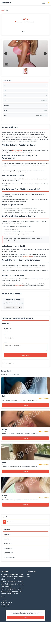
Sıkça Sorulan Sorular (6, 602)
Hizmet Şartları (5, 606)
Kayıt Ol (28, 574)
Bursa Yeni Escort (8, 552)
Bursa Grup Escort (8, 548)
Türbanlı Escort (7, 543)
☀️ (48, 2)
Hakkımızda (4, 600)
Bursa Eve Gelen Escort (9, 557)
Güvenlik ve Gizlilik (5, 604)
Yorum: (5, 342)
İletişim (28, 576)
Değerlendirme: (7, 328)
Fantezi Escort (7, 539)
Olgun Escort (7, 534)
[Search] (4, 522)
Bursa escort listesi (19, 285)
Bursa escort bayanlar (28, 256)
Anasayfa (3, 10)
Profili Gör (25, 405)
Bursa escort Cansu (17, 150)
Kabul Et (25, 617)
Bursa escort (6, 3)
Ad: (4, 334)
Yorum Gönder (25, 355)
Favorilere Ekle (25, 31)
